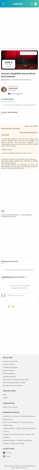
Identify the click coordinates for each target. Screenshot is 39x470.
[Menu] (3, 3)
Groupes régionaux (9, 376)
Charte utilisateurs (9, 373)
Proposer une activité (10, 361)
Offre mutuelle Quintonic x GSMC (14, 382)
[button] (31, 3)
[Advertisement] (19, 27)
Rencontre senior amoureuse (13, 385)
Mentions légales (9, 370)
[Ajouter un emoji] (8, 306)
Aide (4, 395)
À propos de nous (9, 364)
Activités (3, 49)
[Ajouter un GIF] (13, 306)
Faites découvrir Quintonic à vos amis (15, 379)
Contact (5, 398)
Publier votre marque (10, 407)
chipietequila (13, 88)
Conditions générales (10, 367)
